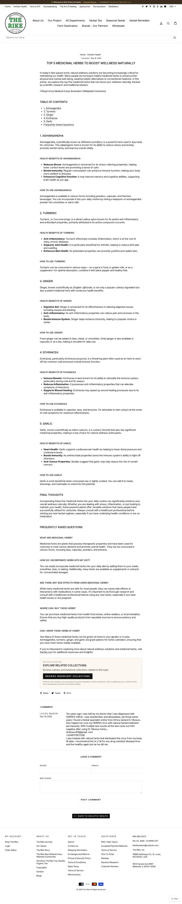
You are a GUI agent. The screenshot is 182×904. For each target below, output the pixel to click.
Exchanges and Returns (78, 854)
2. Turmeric (50, 111)
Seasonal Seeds (115, 20)
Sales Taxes (73, 866)
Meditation (113, 6)
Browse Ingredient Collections (68, 676)
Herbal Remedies (139, 20)
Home (8, 6)
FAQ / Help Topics (109, 842)
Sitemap (105, 858)
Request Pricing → (91, 2)
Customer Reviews (109, 866)
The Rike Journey (44, 842)
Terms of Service (75, 870)
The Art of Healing (68, 6)
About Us (38, 20)
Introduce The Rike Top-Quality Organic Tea (50, 862)
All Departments (75, 20)
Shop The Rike (11, 842)
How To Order (107, 854)
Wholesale (118, 25)
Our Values (41, 846)
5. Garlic (48, 121)
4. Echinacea (50, 118)
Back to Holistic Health (93, 816)
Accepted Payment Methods (114, 846)
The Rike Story (43, 850)
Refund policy (74, 874)
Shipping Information (77, 850)
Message (45, 778)
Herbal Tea (95, 20)
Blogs (39, 875)
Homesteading (50, 6)
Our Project (54, 20)
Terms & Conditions (77, 862)
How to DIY (35, 6)
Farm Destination (67, 25)
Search (71, 842)
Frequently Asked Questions (59, 124)
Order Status (10, 850)
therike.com (46, 652)
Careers (40, 871)
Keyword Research (109, 862)
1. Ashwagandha (52, 108)
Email (95, 765)
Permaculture (99, 6)
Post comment (91, 800)
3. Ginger (48, 114)
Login (7, 846)
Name (43, 765)
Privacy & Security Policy (79, 858)
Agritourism (84, 6)
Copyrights (41, 867)
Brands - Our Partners (95, 25)
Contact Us (73, 846)
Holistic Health (20, 6)
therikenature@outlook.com (120, 2)
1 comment (85, 58)
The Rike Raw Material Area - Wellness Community (49, 855)
